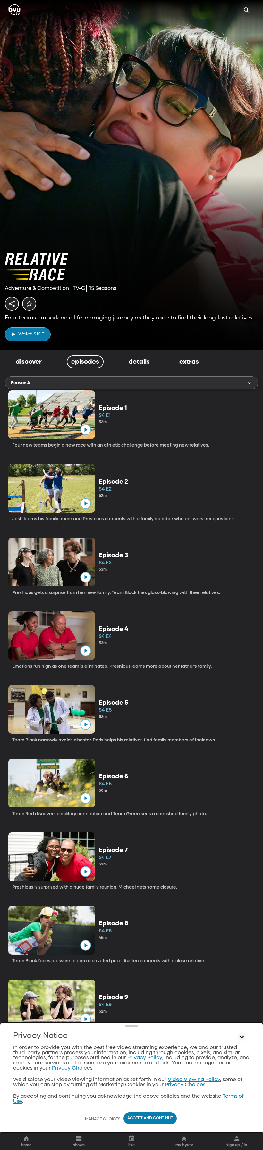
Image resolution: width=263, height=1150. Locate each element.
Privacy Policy (144, 1058)
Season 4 (20, 383)
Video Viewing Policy (194, 1079)
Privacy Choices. (73, 1068)
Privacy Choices (185, 1085)
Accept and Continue (150, 1118)
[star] (29, 304)
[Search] (246, 10)
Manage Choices (102, 1119)
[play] (85, 430)
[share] (12, 304)
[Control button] (242, 1037)
